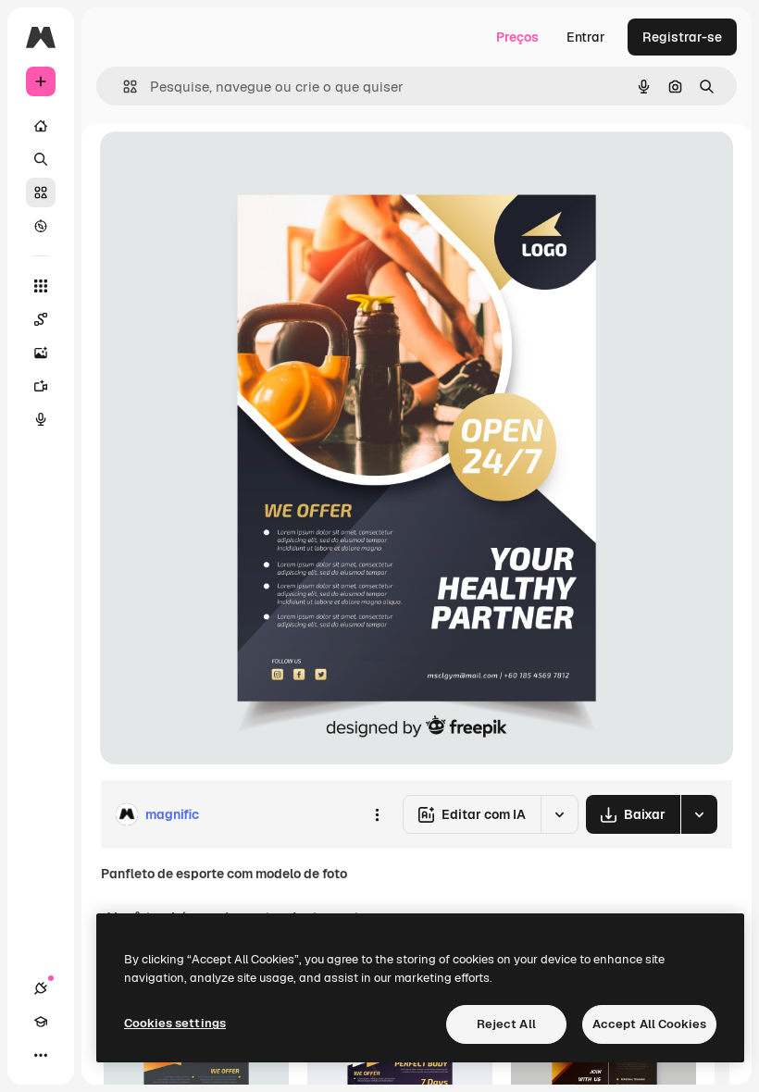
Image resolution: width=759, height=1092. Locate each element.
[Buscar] (41, 159)
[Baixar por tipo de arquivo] (698, 814)
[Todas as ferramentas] (41, 286)
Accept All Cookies (649, 1024)
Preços (517, 37)
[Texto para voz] (41, 419)
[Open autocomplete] (122, 86)
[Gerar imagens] (41, 352)
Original (218, 166)
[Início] (41, 126)
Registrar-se (682, 37)
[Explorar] (41, 226)
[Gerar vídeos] (41, 386)
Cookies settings (175, 1023)
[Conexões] (41, 988)
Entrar (585, 37)
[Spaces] (41, 319)
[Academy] (41, 1021)
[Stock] (41, 192)
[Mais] (41, 1055)
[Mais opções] (376, 814)
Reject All (506, 1024)
